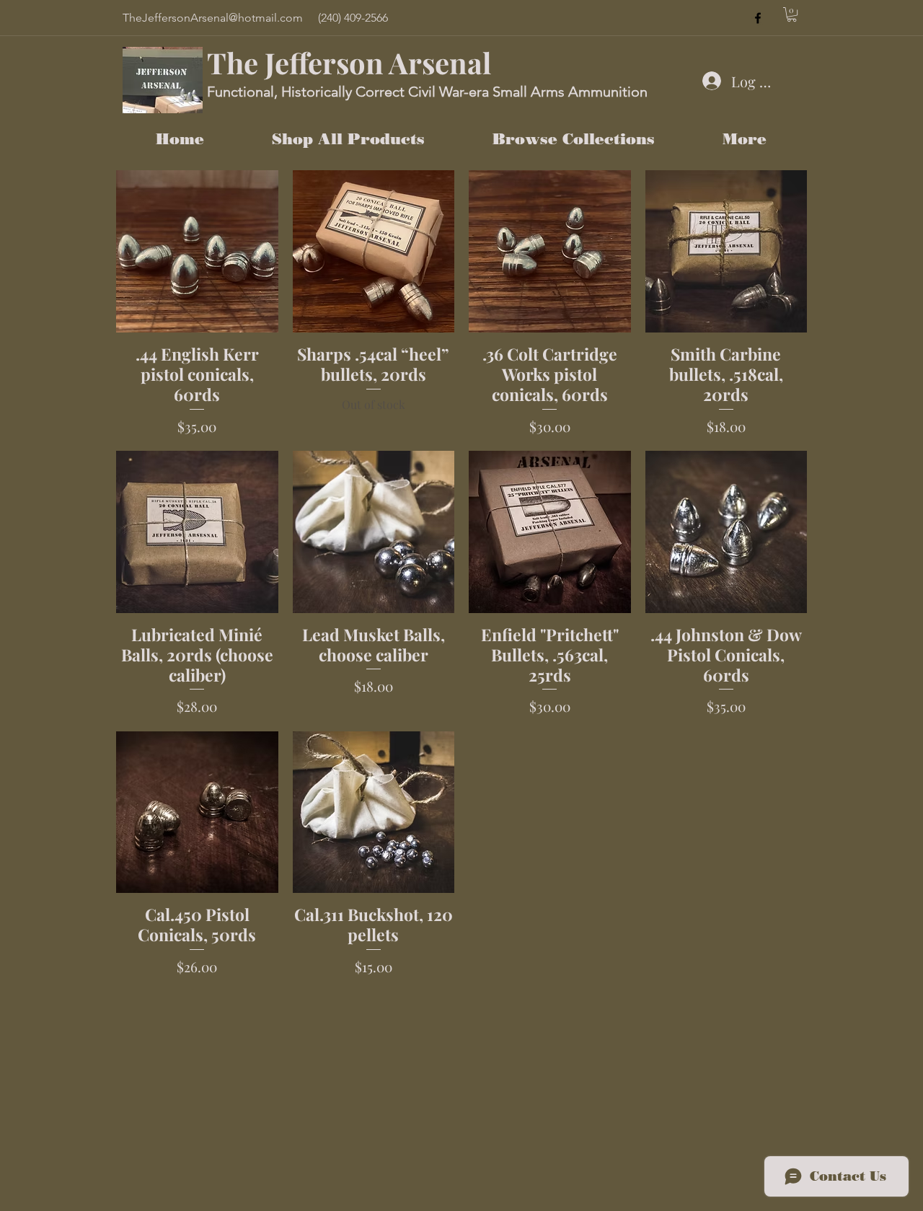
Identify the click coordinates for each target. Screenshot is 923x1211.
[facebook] (758, 18)
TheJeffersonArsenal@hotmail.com (213, 18)
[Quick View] (197, 251)
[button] (791, 14)
